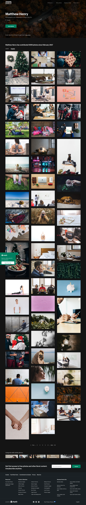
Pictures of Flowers (22, 492)
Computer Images (47, 486)
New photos (59, 2)
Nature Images (34, 484)
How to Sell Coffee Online (75, 488)
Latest (7, 48)
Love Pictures (47, 490)
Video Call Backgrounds (36, 494)
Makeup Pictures (47, 481)
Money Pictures (34, 486)
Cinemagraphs (47, 488)
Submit (76, 466)
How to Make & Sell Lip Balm (61, 489)
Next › (52, 445)
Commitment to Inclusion (25, 474)
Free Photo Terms (14, 474)
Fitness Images (47, 492)
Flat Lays (20, 488)
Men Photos (33, 490)
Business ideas (67, 2)
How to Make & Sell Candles (61, 495)
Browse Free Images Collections (9, 484)
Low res (24, 83)
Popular (13, 48)
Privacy (34, 474)
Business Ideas (60, 481)
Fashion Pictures (34, 481)
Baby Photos (20, 494)
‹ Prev (33, 445)
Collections (50, 2)
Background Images (35, 488)
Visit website (11, 26)
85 (55, 445)
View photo (27, 35)
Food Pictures (47, 484)
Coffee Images (21, 484)
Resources (76, 2)
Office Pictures (21, 486)
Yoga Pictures (34, 492)
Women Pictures (21, 490)
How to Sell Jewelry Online (74, 491)
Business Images (21, 481)
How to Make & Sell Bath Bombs (75, 482)
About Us (39, 474)
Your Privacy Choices (49, 502)
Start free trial (8, 263)
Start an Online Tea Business (61, 486)
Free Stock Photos (9, 481)
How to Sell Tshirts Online (75, 494)
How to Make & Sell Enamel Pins (74, 486)
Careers (7, 474)
